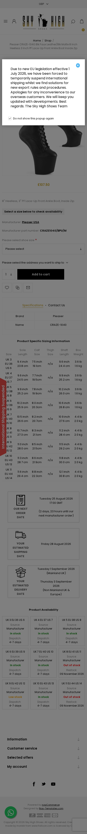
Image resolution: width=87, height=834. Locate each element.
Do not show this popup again (33, 118)
